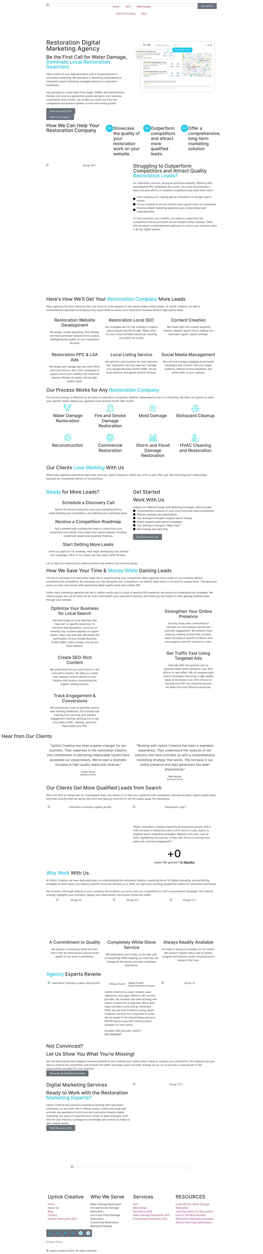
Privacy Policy (54, 1241)
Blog (144, 13)
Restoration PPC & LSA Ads (75, 357)
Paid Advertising (125, 13)
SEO (128, 6)
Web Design (143, 6)
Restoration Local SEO (131, 320)
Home (116, 6)
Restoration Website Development (74, 322)
